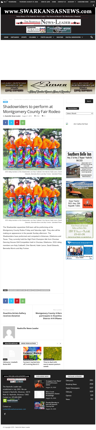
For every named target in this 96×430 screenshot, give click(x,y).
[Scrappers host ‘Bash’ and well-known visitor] (39, 384)
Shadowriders (44, 290)
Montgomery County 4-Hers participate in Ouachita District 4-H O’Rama (49, 316)
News (68, 399)
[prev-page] (57, 343)
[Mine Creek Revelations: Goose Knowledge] (39, 394)
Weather (60, 37)
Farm (10, 99)
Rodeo (36, 290)
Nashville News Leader (13, 116)
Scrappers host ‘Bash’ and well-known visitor (53, 383)
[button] (91, 37)
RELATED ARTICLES (11, 343)
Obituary (69, 392)
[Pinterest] (17, 122)
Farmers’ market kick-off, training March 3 (31, 363)
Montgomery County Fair (17, 290)
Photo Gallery (46, 37)
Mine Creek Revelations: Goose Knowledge (53, 394)
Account (71, 2)
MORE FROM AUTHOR (28, 343)
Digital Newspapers (73, 37)
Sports (23, 37)
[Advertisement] (48, 58)
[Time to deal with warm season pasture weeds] (53, 353)
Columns (32, 37)
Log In (92, 2)
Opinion (68, 396)
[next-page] (60, 343)
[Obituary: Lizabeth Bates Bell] (12, 353)
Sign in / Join (45, 2)
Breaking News (28, 359)
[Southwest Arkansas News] (48, 20)
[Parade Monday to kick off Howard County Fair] (39, 405)
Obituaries (15, 37)
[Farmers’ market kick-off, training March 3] (32, 353)
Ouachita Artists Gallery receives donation (14, 314)
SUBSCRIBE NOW (83, 2)
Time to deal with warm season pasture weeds (52, 364)
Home (6, 37)
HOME (54, 2)
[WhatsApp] (22, 122)
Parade (29, 290)
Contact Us (62, 2)
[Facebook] (93, 5)
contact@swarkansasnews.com (14, 409)
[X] (11, 122)
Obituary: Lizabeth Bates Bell (10, 363)
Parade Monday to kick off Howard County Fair (52, 404)
